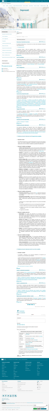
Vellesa (15, 368)
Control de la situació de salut (6, 43)
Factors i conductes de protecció (7, 52)
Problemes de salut (27, 1)
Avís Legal (9, 409)
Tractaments (27, 368)
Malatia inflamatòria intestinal (17, 5)
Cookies (6, 409)
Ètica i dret (38, 368)
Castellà (41, 381)
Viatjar (18, 121)
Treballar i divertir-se (5, 376)
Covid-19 (38, 373)
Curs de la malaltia (41, 64)
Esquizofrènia (31, 5)
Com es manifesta (5, 36)
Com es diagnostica (5, 38)
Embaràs (22, 121)
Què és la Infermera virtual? (22, 382)
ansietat (44, 257)
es (47, 1)
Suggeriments (13, 409)
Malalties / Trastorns (12, 29)
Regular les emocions (40, 365)
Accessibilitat (19, 389)
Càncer (4, 5)
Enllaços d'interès (19, 36)
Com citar (26, 36)
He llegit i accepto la (29, 349)
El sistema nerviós (21, 47)
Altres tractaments (28, 85)
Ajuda (38, 382)
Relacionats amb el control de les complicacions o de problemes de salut (31, 278)
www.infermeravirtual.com (30, 347)
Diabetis (7, 5)
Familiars (40, 298)
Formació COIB (4, 390)
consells (26, 114)
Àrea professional (37, 1)
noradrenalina (41, 151)
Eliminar (3, 370)
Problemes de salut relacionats (6, 50)
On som (19, 387)
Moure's (3, 368)
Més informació (43, 408)
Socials (44, 298)
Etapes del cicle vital (5, 45)
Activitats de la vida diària (14, 1)
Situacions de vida (21, 1)
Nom (18, 314)
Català (38, 381)
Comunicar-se (4, 374)
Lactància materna (16, 376)
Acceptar (35, 408)
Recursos (32, 1)
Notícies (38, 374)
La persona (3, 363)
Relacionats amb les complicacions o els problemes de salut (29, 291)
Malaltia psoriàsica (43, 5)
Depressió (10, 5)
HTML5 (3, 400)
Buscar (38, 389)
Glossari (38, 371)
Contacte (39, 387)
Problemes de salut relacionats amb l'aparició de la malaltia (34, 131)
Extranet (17, 409)
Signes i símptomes (30, 64)
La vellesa (36, 113)
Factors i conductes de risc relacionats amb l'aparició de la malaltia (31, 290)
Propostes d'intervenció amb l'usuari (7, 387)
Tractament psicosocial (33, 84)
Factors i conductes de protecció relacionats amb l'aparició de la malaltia (31, 277)
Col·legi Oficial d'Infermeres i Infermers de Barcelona (25, 390)
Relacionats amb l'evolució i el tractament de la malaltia (27, 279)
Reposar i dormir (4, 371)
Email (38, 314)
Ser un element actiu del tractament (29, 100)
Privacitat (3, 409)
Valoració (18, 323)
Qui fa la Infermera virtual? (21, 384)
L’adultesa (30, 113)
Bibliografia (23, 36)
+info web (27, 334)
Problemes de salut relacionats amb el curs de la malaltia (27, 132)
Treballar (27, 121)
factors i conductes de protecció (29, 272)
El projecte (19, 381)
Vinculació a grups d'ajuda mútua (34, 105)
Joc (37, 370)
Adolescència (16, 365)
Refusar (39, 408)
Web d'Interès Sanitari (5, 398)
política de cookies (41, 407)
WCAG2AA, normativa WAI (5, 399)
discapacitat (31, 162)
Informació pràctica (18, 29)
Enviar (19, 355)
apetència (38, 259)
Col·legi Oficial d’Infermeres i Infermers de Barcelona (13, 407)
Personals (35, 298)
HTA (36, 192)
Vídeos (3, 382)
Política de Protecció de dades (32, 349)
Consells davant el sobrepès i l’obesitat (26, 266)
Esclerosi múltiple (25, 5)
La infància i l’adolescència (22, 113)
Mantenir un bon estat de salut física (33, 102)
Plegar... (18, 268)
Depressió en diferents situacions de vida (9, 71)
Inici (2, 29)
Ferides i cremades (36, 5)
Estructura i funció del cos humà (7, 34)
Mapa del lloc (39, 384)
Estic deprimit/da (5, 68)
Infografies (3, 384)
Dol (14, 370)
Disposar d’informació (22, 99)
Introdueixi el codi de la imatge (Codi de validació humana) (27, 326)
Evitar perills (3, 373)
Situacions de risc (27, 370)
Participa (3, 389)
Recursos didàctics (39, 363)
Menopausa (15, 371)
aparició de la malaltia (36, 136)
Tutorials (42, 1)
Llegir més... (19, 55)
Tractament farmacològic (21, 84)
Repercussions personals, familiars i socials (8, 57)
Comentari (19, 317)
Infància (15, 363)
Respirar (3, 365)
